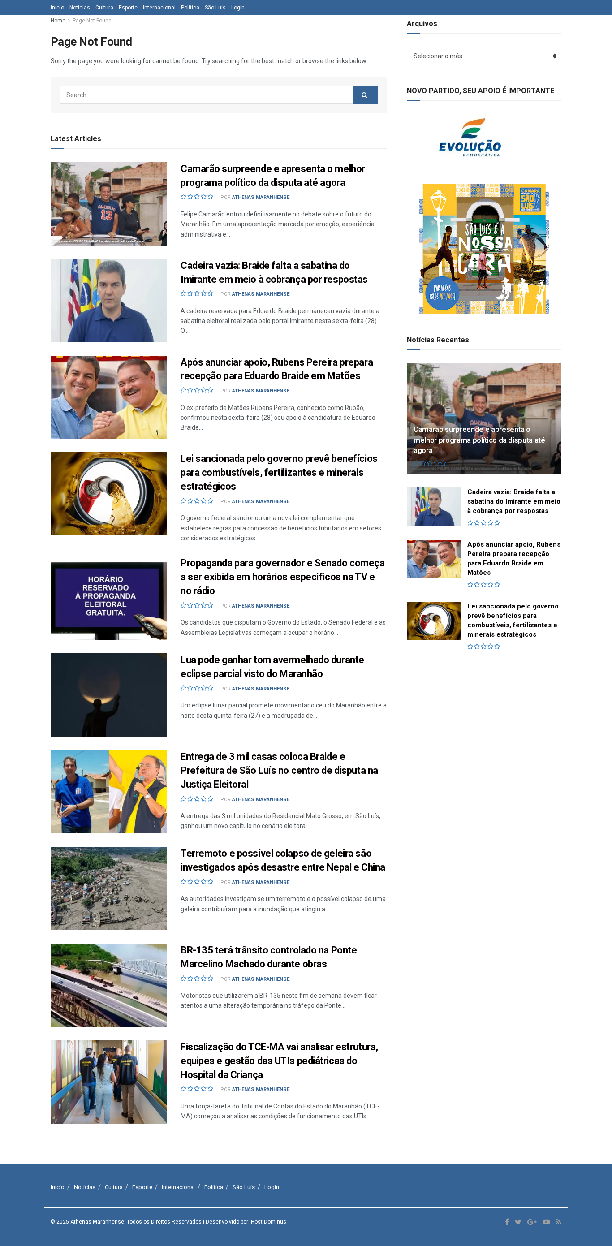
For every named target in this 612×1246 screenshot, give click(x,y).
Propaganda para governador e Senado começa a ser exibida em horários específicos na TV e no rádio (283, 576)
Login (238, 7)
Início (57, 7)
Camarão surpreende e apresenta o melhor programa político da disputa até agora (479, 440)
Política (190, 7)
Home (58, 20)
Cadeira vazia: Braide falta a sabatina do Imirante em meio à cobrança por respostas (513, 501)
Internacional (159, 7)
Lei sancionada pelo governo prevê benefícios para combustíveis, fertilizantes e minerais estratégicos (279, 472)
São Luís (215, 7)
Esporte (128, 7)
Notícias (79, 7)
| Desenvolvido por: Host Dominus (244, 1222)
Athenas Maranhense (260, 197)
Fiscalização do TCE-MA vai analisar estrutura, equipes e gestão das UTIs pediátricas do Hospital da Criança (279, 1060)
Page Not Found (92, 20)
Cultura (104, 7)
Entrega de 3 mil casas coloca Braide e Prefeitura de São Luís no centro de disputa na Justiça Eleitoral (279, 770)
